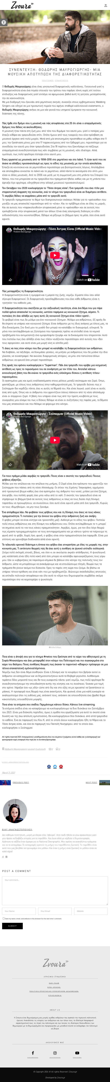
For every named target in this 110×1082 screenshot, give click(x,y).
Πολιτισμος (48, 80)
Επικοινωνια (55, 995)
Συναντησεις (61, 80)
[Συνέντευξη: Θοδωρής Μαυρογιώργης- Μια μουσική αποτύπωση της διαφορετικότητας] (55, 811)
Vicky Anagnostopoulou (15, 762)
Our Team (54, 983)
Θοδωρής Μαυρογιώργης (16, 749)
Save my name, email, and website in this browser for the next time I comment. (33, 919)
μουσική (31, 749)
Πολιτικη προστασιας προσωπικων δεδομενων (54, 991)
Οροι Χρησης (54, 987)
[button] (3, 22)
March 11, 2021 (8, 773)
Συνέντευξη (40, 749)
